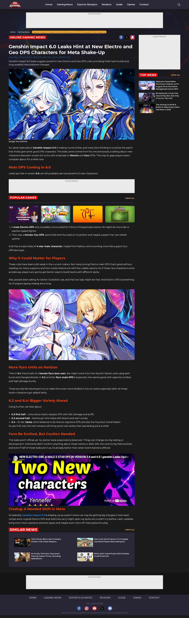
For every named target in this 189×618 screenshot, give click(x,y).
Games (131, 4)
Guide (119, 4)
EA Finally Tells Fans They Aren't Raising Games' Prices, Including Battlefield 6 (46, 556)
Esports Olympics (87, 4)
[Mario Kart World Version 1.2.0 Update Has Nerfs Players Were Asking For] (85, 546)
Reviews (107, 4)
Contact (144, 4)
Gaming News (65, 4)
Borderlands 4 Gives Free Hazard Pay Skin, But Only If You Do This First (167, 95)
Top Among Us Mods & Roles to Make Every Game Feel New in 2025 (167, 107)
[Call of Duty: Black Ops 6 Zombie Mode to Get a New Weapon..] (22, 546)
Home (48, 4)
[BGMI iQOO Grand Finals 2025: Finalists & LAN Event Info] (85, 560)
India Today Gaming (17, 57)
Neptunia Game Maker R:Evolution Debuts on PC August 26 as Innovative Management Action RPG (167, 85)
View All (130, 198)
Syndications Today (120, 613)
